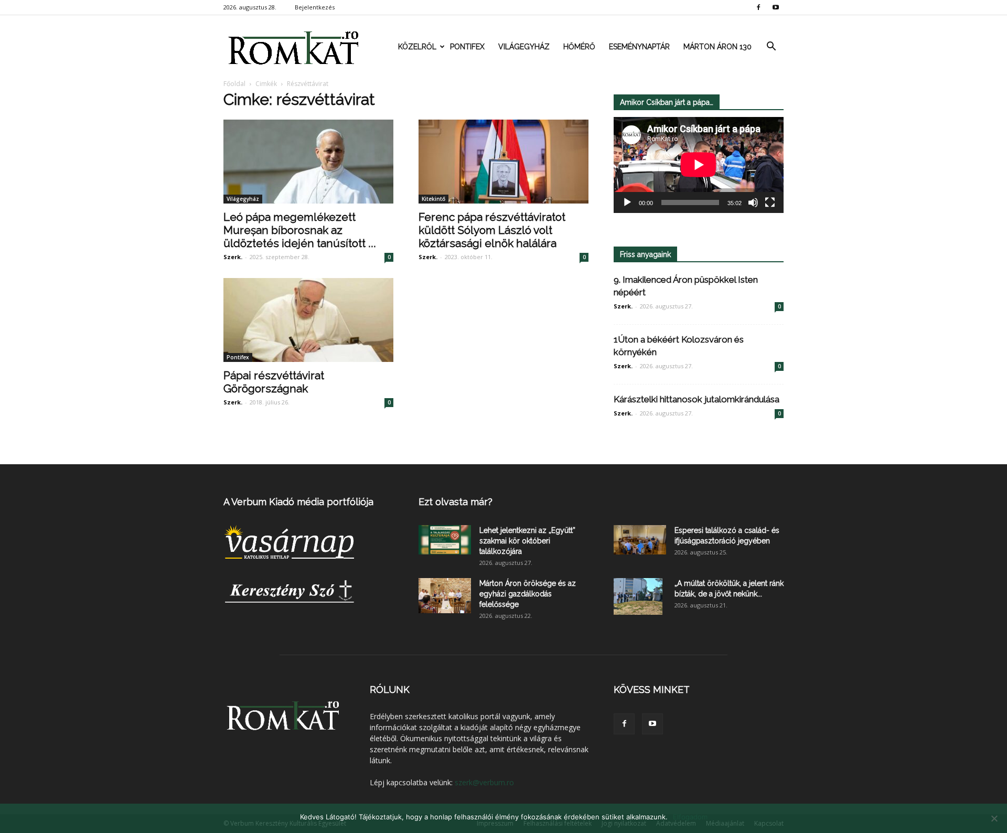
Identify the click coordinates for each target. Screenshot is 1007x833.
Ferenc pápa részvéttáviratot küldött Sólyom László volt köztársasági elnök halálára (492, 230)
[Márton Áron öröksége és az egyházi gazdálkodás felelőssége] (445, 595)
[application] (699, 165)
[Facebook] (758, 7)
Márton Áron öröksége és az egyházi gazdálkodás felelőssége (527, 593)
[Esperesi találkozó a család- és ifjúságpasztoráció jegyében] (640, 539)
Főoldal (234, 83)
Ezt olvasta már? (455, 501)
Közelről (417, 46)
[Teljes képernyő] (770, 202)
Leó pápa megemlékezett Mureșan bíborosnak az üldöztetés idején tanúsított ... (299, 230)
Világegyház (524, 46)
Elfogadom (690, 817)
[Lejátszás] (627, 202)
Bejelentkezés (315, 7)
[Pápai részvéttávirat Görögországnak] (308, 320)
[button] (771, 46)
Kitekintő (433, 198)
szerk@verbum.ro (484, 782)
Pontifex (467, 46)
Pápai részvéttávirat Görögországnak (273, 382)
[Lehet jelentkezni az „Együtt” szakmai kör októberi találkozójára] (445, 539)
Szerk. (232, 257)
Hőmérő (579, 46)
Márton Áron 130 (717, 46)
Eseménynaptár (639, 46)
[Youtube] (776, 7)
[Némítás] (753, 202)
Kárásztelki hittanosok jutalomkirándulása (696, 399)
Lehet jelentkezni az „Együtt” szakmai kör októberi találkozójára (527, 541)
